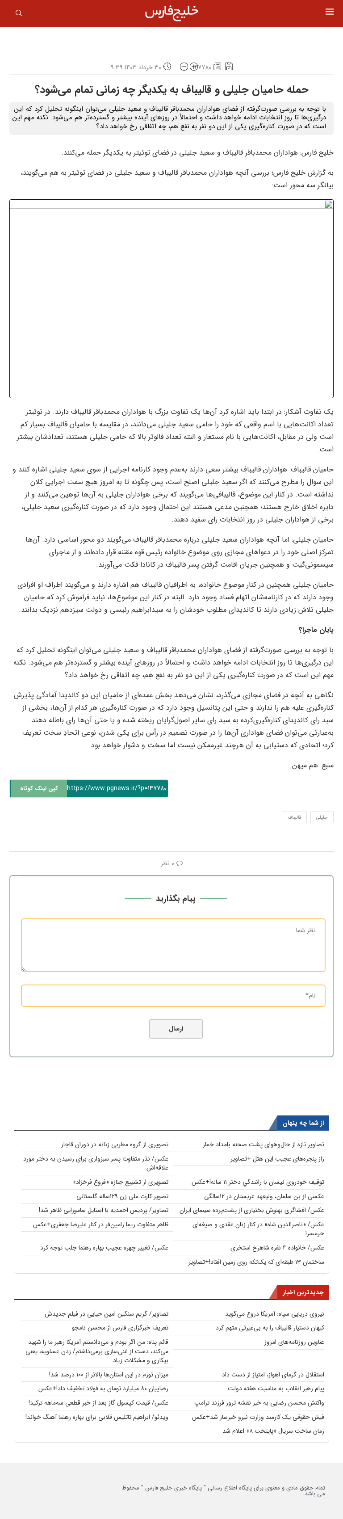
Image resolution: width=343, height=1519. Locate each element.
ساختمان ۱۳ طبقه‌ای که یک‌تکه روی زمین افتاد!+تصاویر (256, 1262)
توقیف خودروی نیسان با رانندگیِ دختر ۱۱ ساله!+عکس (258, 1182)
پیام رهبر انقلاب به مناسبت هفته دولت (276, 1388)
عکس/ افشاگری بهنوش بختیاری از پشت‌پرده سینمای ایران (252, 1210)
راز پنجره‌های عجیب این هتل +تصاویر (277, 1159)
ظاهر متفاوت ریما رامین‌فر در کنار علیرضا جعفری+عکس (100, 1224)
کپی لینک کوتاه (39, 788)
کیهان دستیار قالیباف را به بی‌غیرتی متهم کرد (270, 1328)
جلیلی (322, 817)
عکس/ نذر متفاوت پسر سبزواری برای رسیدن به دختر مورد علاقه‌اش (95, 1163)
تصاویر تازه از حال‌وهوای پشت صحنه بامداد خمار (263, 1144)
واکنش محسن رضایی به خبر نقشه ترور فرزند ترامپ (259, 1403)
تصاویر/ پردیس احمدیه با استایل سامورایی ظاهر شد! (103, 1210)
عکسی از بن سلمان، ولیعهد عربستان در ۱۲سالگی (264, 1196)
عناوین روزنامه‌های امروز (294, 1342)
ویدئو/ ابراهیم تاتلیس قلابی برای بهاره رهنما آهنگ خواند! (96, 1417)
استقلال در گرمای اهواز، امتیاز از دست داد (273, 1375)
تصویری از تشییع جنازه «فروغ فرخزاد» (120, 1182)
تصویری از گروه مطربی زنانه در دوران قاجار (114, 1144)
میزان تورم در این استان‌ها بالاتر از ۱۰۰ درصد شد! (108, 1375)
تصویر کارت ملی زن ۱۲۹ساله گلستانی (122, 1196)
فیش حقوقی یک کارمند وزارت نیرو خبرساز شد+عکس (258, 1417)
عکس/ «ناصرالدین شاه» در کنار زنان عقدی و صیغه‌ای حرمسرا (258, 1229)
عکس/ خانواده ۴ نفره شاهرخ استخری (277, 1248)
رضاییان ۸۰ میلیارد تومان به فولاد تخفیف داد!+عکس (103, 1388)
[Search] (18, 15)
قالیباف (294, 817)
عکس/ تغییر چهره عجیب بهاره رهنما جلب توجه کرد (104, 1248)
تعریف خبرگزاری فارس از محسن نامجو (120, 1328)
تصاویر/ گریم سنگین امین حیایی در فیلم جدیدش (106, 1314)
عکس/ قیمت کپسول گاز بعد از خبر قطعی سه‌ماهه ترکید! (98, 1403)
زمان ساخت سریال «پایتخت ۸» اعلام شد (273, 1431)
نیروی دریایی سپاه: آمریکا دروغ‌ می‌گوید (274, 1314)
